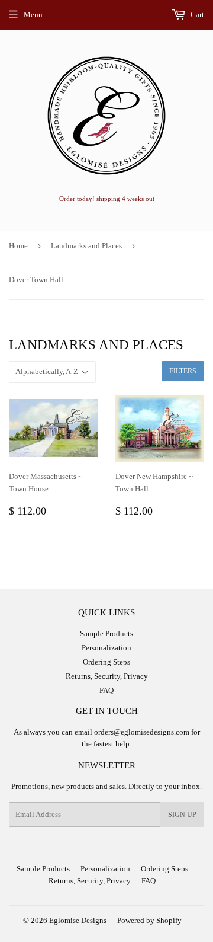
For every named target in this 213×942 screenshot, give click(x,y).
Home (18, 245)
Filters (182, 371)
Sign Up (182, 814)
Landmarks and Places (86, 245)
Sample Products (106, 633)
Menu (33, 14)
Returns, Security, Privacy (107, 676)
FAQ (106, 690)
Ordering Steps (106, 661)
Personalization (106, 647)
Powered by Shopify (149, 920)
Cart (196, 14)
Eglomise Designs (77, 920)
